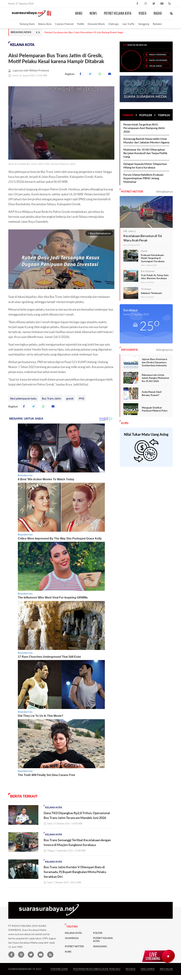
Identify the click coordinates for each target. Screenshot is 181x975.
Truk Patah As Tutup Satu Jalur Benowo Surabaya (155, 277)
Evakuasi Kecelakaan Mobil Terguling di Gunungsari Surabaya (152, 258)
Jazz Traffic (128, 23)
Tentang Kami (27, 23)
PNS (81, 398)
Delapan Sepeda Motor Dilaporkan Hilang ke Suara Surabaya (145, 165)
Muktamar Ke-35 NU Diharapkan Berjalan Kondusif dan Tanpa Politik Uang (145, 153)
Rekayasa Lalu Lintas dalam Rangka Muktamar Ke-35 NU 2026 (155, 378)
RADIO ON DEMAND (158, 60)
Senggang (143, 23)
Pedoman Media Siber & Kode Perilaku (96, 969)
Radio (158, 13)
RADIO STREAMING (157, 54)
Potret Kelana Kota (118, 13)
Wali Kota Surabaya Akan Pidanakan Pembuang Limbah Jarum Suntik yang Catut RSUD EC (93, 32)
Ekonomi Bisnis (96, 23)
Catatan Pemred (64, 23)
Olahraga (113, 23)
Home (79, 13)
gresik (70, 398)
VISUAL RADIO (155, 66)
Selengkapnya (164, 191)
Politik (80, 23)
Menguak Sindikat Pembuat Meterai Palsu (154, 409)
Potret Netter (74, 946)
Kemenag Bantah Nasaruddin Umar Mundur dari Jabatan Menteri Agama (146, 140)
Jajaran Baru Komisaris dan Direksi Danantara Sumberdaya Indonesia (154, 362)
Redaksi (157, 23)
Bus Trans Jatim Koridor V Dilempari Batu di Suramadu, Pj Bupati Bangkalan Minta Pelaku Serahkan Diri (75, 871)
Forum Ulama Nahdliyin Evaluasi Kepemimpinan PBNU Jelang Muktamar (143, 178)
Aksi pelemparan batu (23, 398)
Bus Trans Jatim (51, 398)
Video (143, 13)
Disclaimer (147, 969)
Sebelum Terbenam (151, 292)
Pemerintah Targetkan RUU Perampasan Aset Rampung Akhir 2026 (144, 128)
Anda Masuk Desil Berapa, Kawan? (152, 393)
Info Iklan (166, 969)
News (93, 13)
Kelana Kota (44, 23)
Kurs (68, 951)
